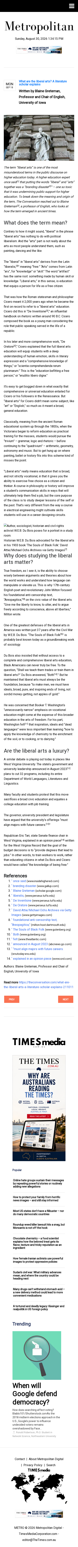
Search (50, 1465)
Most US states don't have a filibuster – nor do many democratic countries (38, 1212)
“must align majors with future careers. (38, 949)
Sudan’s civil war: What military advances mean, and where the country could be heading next (37, 1275)
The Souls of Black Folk (44, 635)
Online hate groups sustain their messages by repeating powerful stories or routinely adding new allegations (38, 1183)
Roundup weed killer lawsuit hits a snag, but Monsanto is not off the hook (39, 1226)
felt (22, 724)
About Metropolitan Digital (46, 1459)
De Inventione (37, 311)
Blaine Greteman (24, 890)
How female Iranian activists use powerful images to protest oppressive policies (38, 1260)
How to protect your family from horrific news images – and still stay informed (36, 1199)
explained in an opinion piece (42, 840)
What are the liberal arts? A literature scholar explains (43, 83)
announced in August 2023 (49, 769)
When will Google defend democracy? (34, 1394)
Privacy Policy (32, 1465)
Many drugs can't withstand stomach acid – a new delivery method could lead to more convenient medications (39, 1292)
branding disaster (37, 187)
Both (51, 675)
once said (10, 182)
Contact (20, 1459)
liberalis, (10, 266)
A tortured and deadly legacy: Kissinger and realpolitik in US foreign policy (38, 1308)
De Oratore (20, 905)
